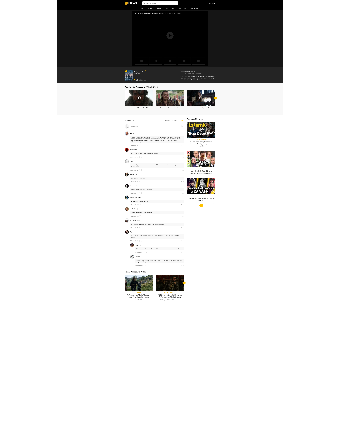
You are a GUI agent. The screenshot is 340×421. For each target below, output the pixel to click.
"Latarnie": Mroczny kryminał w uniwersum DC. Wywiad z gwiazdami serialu (201, 144)
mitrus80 (133, 220)
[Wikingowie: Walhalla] (129, 75)
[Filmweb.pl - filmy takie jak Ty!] (131, 3)
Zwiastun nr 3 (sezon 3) (201, 108)
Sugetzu (132, 232)
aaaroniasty (133, 149)
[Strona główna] (135, 13)
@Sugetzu (138, 249)
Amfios (132, 133)
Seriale (140, 13)
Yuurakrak (139, 245)
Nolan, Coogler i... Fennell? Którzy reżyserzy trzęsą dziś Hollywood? (201, 172)
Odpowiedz (133, 145)
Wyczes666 (133, 186)
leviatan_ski (133, 174)
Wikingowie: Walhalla (150, 13)
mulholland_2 (134, 209)
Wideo (160, 13)
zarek (131, 161)
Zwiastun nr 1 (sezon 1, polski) (139, 108)
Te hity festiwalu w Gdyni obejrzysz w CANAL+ (201, 199)
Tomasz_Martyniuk (135, 197)
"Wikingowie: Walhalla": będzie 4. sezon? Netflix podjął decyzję (138, 296)
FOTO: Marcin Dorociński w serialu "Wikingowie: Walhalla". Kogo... (170, 296)
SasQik (138, 256)
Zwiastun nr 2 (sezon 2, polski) (170, 108)
